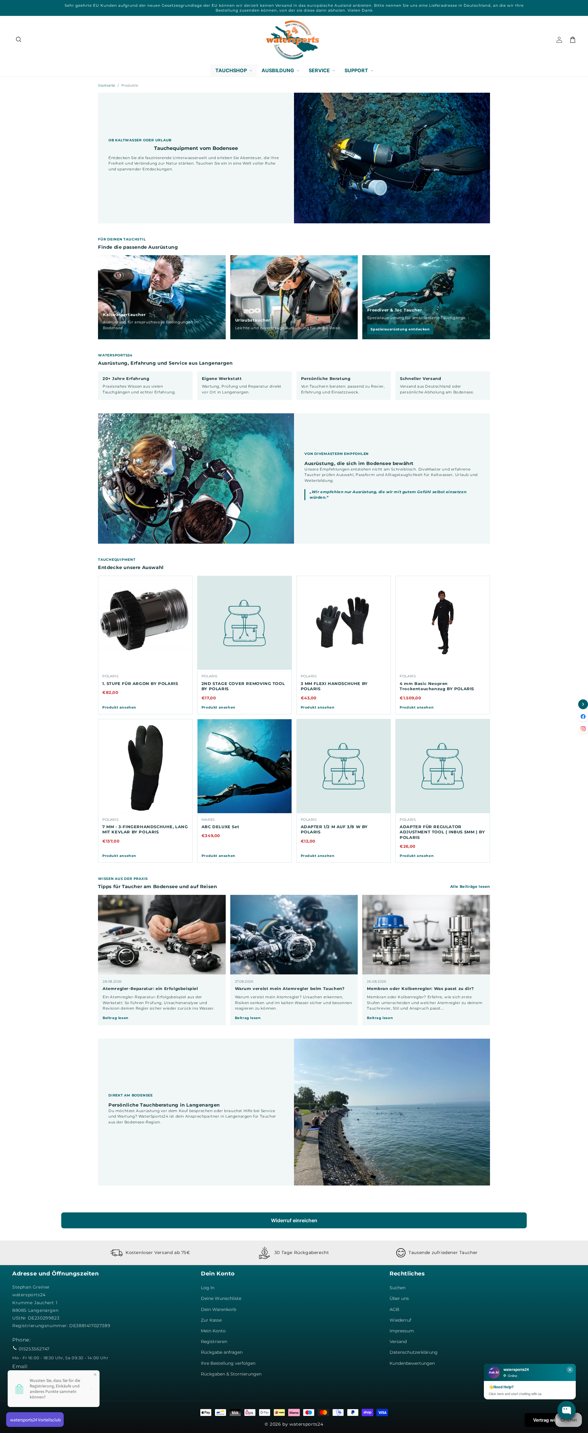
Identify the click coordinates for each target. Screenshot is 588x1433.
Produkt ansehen (119, 707)
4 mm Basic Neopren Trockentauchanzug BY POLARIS (437, 686)
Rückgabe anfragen (222, 1352)
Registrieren (214, 1341)
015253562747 (34, 1349)
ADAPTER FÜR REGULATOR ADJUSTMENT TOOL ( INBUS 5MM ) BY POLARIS (442, 832)
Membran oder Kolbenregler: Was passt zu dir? (420, 988)
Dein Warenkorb (218, 1309)
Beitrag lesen (116, 1018)
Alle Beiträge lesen (470, 886)
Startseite (106, 85)
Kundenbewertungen (412, 1363)
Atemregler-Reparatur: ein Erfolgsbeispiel (150, 988)
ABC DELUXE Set (220, 826)
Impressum (402, 1331)
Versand (398, 1341)
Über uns (399, 1298)
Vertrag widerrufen (553, 1420)
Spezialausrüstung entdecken (400, 329)
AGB (394, 1309)
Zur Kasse (211, 1320)
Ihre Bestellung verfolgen (228, 1363)
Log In (207, 1287)
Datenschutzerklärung (414, 1352)
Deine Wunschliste (221, 1298)
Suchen (397, 1287)
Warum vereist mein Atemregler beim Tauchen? (290, 988)
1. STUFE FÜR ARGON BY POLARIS (140, 683)
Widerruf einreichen (294, 1220)
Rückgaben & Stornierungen (231, 1374)
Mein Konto (213, 1331)
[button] (19, 40)
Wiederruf (400, 1320)
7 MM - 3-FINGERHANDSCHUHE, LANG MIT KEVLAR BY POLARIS (145, 829)
